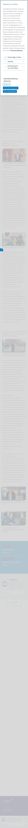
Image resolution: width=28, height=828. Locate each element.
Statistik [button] (10, 61)
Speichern (6, 84)
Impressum (7, 81)
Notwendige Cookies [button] (14, 57)
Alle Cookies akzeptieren (10, 88)
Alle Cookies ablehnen (10, 91)
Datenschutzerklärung (16, 50)
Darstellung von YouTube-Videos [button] (13, 67)
